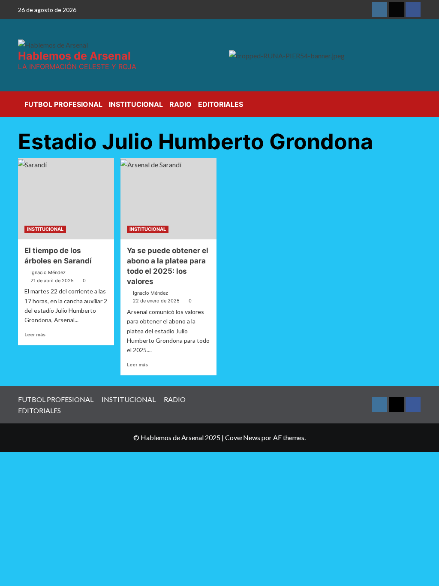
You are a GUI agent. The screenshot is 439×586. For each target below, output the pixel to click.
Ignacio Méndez (48, 272)
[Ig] (379, 9)
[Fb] (413, 9)
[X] (396, 9)
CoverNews (242, 437)
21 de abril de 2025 (52, 281)
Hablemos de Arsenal (74, 55)
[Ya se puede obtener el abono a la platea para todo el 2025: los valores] (168, 198)
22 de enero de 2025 (156, 301)
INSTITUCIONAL (136, 104)
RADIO (180, 104)
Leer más (34, 334)
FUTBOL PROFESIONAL (63, 104)
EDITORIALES (220, 104)
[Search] (415, 102)
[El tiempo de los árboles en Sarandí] (66, 198)
